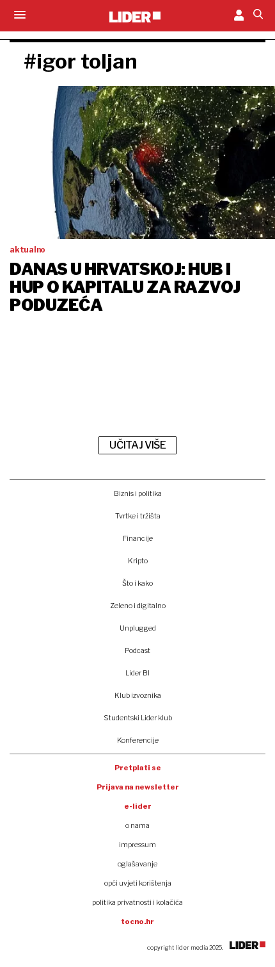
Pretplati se (137, 767)
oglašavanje (137, 863)
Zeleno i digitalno (138, 605)
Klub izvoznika (137, 695)
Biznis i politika (138, 493)
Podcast (137, 650)
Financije (138, 538)
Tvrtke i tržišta (138, 515)
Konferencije (138, 740)
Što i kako (137, 583)
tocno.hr (137, 921)
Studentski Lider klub (138, 717)
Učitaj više (137, 445)
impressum (137, 844)
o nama (137, 825)
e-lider (138, 806)
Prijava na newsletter (138, 786)
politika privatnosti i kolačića (137, 902)
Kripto (138, 560)
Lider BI (137, 672)
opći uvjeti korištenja (137, 883)
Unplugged (138, 628)
